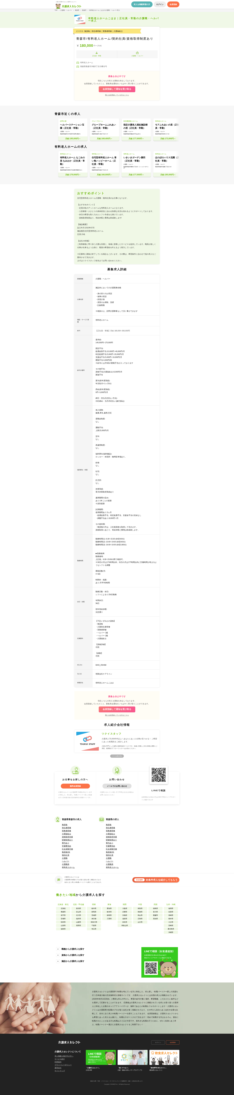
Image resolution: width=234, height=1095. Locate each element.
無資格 (64, 825)
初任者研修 (66, 828)
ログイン (158, 1042)
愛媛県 (155, 915)
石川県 (78, 915)
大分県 (170, 922)
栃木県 (94, 908)
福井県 (78, 919)
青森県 (63, 912)
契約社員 (65, 855)
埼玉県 (94, 929)
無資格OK (66, 852)
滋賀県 (124, 919)
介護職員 (65, 864)
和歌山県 (125, 925)
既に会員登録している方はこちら (117, 95)
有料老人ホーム (68, 867)
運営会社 (58, 1068)
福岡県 (170, 908)
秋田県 (63, 922)
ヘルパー (65, 861)
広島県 (140, 919)
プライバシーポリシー (63, 1065)
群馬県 (94, 912)
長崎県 (170, 915)
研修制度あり (67, 840)
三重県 (109, 919)
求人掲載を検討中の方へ (64, 1056)
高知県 (155, 919)
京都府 (124, 915)
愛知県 (109, 908)
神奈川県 (94, 922)
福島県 (63, 929)
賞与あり (65, 843)
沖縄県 (170, 932)
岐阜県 (109, 912)
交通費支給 (66, 846)
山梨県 (78, 922)
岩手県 (63, 915)
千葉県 (94, 925)
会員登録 (173, 1042)
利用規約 (58, 1062)
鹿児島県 (171, 929)
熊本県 (170, 919)
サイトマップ (60, 1071)
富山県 (78, 912)
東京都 (94, 919)
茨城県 (94, 915)
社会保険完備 (67, 849)
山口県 (140, 922)
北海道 (63, 908)
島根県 (140, 912)
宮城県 (63, 919)
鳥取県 (140, 908)
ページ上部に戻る (117, 756)
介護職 (64, 858)
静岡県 (109, 915)
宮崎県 (170, 925)
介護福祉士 (66, 834)
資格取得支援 (67, 837)
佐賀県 (170, 912)
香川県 (155, 912)
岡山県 (140, 915)
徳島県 (155, 908)
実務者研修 (66, 831)
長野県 (78, 925)
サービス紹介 (60, 1059)
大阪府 (124, 908)
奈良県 (124, 922)
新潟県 (78, 908)
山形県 (63, 925)
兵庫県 (124, 912)
